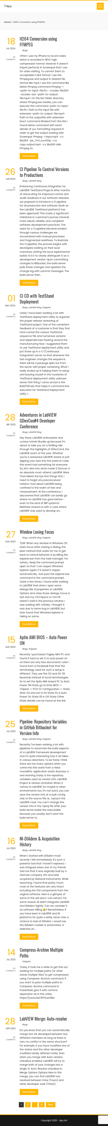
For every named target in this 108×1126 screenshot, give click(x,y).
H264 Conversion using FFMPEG (38, 41)
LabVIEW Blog (35, 180)
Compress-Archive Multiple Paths (41, 952)
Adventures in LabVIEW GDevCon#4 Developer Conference (38, 420)
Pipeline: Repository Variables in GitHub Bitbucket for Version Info (43, 727)
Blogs (25, 50)
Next (50, 1104)
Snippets (46, 307)
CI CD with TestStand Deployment (37, 298)
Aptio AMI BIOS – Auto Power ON (43, 640)
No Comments (10, 58)
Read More (28, 156)
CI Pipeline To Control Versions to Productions (44, 172)
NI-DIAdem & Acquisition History (40, 841)
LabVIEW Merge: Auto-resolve (43, 1018)
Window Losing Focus (37, 531)
